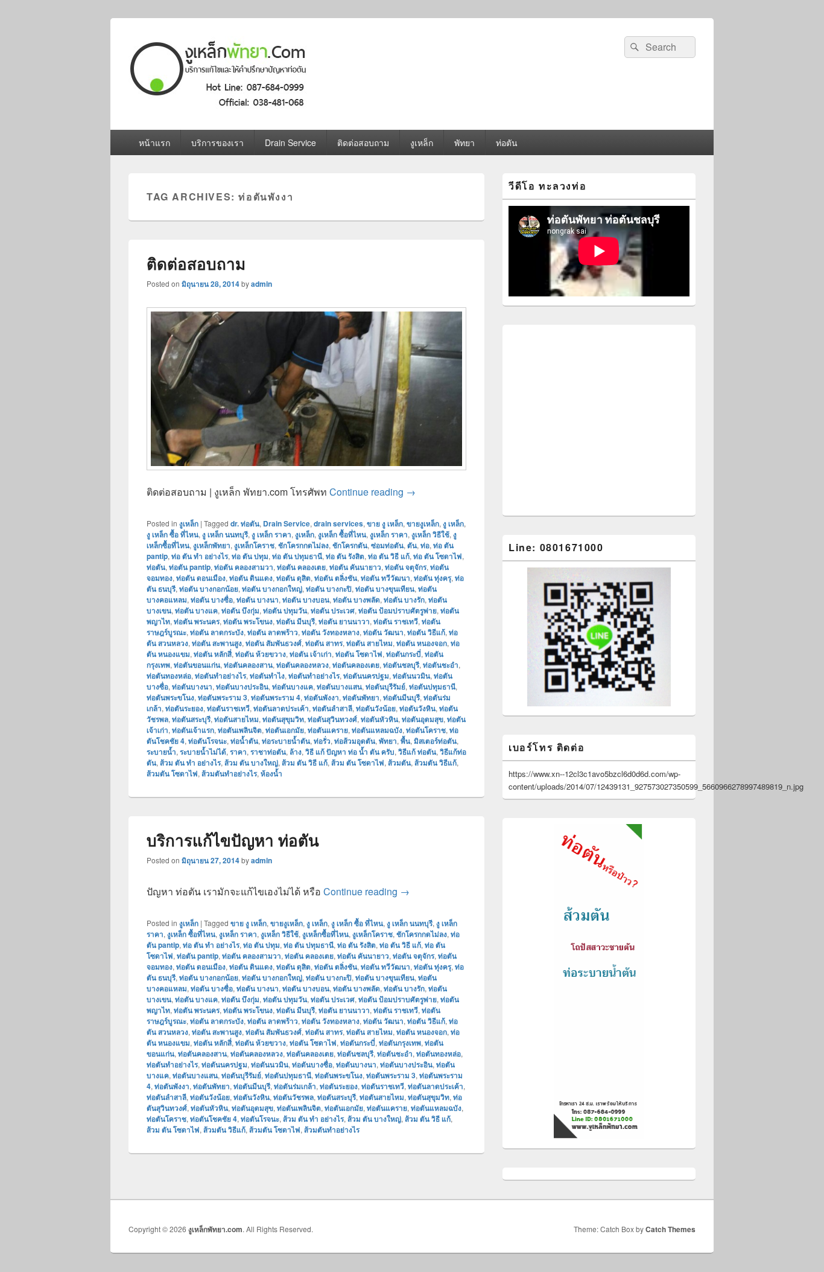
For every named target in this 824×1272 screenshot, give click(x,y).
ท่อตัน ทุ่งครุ (432, 577)
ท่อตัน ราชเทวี (395, 621)
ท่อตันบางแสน (339, 686)
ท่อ (424, 545)
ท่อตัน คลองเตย (301, 566)
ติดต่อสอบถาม (363, 142)
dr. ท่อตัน (244, 523)
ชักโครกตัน (349, 545)
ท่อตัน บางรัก (404, 599)
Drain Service (290, 142)
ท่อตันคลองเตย (355, 664)
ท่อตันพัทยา (361, 697)
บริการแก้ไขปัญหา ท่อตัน (233, 840)
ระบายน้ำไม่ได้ (203, 751)
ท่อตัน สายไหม (369, 643)
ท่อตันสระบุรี (191, 719)
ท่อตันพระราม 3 (222, 697)
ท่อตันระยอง (184, 708)
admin (261, 283)
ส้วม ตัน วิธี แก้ (305, 762)
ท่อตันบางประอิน (242, 686)
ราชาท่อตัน (268, 751)
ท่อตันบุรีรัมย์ (385, 686)
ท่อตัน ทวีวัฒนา (385, 577)
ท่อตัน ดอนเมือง (201, 577)
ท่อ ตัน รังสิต (345, 556)
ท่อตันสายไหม (236, 719)
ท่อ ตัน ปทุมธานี (297, 556)
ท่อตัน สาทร (324, 643)
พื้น (405, 740)
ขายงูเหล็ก (423, 523)
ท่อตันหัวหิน (379, 719)
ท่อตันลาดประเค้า (281, 708)
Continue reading (372, 492)
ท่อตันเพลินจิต (240, 729)
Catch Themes (670, 1229)
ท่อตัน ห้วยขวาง (260, 653)
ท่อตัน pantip (190, 566)
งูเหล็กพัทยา (211, 545)
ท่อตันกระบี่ (403, 653)
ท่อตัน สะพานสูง (217, 643)
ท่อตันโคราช (426, 729)
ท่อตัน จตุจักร (405, 566)
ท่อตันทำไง (267, 675)
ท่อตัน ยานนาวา (344, 621)
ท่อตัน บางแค (196, 610)
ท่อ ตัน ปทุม (250, 556)
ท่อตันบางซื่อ (312, 1064)
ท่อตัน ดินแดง (251, 577)
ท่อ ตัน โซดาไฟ (437, 556)
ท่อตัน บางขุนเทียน (384, 588)
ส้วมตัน (399, 762)
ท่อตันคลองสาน (248, 664)
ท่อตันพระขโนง (170, 697)
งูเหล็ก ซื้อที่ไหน (342, 534)
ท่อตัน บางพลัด (356, 599)
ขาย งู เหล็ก (385, 523)
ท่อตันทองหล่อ (169, 675)
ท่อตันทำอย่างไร (220, 675)
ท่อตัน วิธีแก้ (426, 632)
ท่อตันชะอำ (440, 664)
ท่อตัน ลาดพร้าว (272, 632)
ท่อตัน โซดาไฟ (358, 653)
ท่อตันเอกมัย (284, 729)
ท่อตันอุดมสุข (422, 719)
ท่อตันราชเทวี (228, 708)
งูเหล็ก (421, 142)
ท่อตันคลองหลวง (302, 664)
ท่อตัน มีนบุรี (295, 621)
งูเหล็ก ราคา (389, 534)
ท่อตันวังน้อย (376, 708)
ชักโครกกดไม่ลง (303, 545)
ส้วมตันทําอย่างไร (229, 773)
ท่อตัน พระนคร (197, 621)
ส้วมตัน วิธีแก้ (435, 762)
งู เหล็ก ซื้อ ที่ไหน (172, 534)
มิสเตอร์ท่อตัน (435, 740)
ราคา (238, 751)
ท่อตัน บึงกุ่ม (240, 610)
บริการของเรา (217, 142)
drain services (338, 523)
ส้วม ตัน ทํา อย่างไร (190, 762)
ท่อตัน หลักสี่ (213, 653)
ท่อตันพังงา (321, 697)
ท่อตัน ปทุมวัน (285, 610)
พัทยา (464, 142)
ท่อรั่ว (322, 740)
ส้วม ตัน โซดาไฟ (357, 762)
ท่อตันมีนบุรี (401, 697)
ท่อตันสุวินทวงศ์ (332, 719)
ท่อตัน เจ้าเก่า (311, 653)
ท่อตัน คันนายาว (355, 566)
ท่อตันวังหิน (417, 708)
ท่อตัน (507, 142)
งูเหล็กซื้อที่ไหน (325, 933)
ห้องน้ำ (271, 773)
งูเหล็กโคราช (254, 545)
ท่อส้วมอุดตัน (354, 740)
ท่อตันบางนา (192, 686)
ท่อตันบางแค (292, 686)
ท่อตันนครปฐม (366, 675)
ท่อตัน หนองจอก (421, 643)
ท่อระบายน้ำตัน (286, 740)
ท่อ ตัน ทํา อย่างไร (199, 556)
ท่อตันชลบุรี (401, 664)
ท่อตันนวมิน (411, 675)
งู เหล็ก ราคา (271, 534)
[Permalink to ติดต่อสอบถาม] (306, 476)
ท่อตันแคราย (328, 729)
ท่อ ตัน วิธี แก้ (389, 556)
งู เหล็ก (453, 523)
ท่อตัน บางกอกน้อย (208, 588)
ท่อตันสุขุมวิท (283, 719)
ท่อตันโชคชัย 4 (213, 1118)
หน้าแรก (154, 142)
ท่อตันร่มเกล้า (295, 1086)
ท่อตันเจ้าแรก (193, 729)
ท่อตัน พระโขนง (248, 621)
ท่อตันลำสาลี (332, 708)
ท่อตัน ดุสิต (293, 577)
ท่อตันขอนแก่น (197, 664)
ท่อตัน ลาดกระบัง (217, 632)
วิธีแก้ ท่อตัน (417, 751)
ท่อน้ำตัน (244, 740)
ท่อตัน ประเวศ (333, 610)
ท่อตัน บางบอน (305, 599)
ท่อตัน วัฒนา (383, 632)
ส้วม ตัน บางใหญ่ (251, 762)
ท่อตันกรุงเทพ (400, 1042)
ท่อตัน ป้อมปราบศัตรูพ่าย (397, 610)
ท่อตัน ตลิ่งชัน (335, 577)
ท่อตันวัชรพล (293, 1096)
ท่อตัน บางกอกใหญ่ (272, 588)
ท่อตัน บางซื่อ (212, 599)
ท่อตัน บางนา (257, 599)
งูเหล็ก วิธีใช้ (430, 534)
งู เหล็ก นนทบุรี (225, 534)
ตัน (412, 545)
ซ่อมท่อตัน (387, 545)
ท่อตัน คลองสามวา (243, 566)
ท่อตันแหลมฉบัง (377, 729)
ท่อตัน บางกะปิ (329, 588)
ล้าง (296, 751)
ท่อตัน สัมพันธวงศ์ (274, 643)
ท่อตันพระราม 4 (275, 697)
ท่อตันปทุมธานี (432, 686)
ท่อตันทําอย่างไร (314, 675)
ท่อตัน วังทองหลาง (331, 632)
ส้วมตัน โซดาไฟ (172, 773)
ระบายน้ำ (161, 751)
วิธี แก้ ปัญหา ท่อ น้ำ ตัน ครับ (350, 751)
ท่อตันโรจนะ (207, 740)
